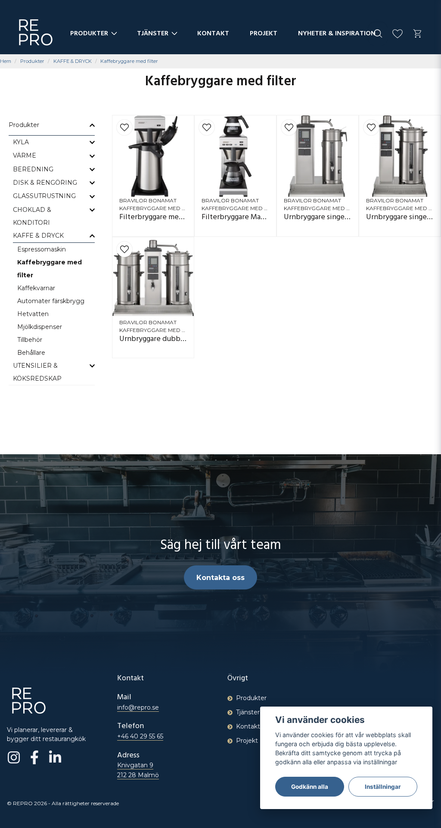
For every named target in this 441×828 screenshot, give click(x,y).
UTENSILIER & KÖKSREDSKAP (37, 372)
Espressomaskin (41, 249)
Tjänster (152, 34)
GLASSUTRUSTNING (44, 196)
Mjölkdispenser (39, 327)
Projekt (263, 34)
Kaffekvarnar (36, 288)
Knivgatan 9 (138, 769)
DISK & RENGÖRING (45, 182)
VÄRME (24, 155)
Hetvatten (33, 314)
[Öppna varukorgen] (417, 33)
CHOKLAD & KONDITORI (32, 216)
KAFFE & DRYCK (72, 61)
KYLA (21, 142)
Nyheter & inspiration (337, 34)
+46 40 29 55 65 (140, 736)
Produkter (89, 34)
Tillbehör (29, 340)
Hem (5, 61)
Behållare (31, 353)
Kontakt (213, 34)
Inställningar (383, 786)
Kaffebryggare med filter (49, 268)
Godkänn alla (309, 786)
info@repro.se (138, 707)
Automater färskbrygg (50, 301)
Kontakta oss (220, 578)
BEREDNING (33, 169)
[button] (124, 127)
